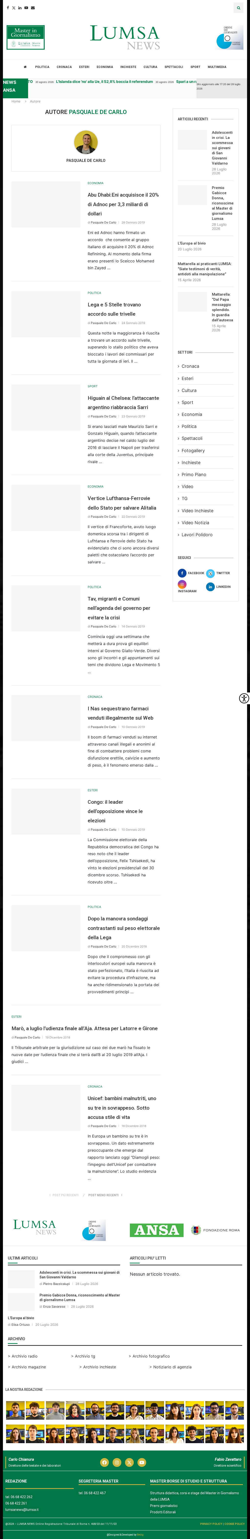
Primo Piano (194, 474)
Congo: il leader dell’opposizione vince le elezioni (115, 811)
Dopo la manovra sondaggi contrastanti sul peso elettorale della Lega (124, 928)
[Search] (238, 7)
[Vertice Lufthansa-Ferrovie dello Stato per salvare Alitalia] (45, 508)
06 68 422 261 (16, 1503)
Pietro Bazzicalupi (56, 1284)
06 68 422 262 (21, 1497)
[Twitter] (14, 8)
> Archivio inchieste (97, 1366)
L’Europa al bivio (192, 243)
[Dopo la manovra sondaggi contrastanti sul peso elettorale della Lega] (45, 928)
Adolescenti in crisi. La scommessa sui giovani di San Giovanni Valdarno (222, 148)
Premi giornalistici (163, 1506)
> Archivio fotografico (149, 1356)
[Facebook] (8, 8)
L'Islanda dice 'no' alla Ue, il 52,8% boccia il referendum (90, 81)
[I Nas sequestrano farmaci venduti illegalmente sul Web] (45, 718)
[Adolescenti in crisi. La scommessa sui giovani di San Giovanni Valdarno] (192, 140)
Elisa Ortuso (20, 1325)
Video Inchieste (197, 510)
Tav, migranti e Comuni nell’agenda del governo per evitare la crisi (119, 608)
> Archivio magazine (27, 1366)
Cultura (150, 67)
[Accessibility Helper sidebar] (244, 698)
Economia (105, 67)
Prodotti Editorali (163, 1512)
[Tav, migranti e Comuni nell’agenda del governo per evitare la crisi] (45, 608)
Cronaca (64, 67)
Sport (195, 67)
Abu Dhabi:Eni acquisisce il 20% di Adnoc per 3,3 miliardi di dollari (123, 204)
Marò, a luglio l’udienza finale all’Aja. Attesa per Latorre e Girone (84, 1028)
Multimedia (217, 67)
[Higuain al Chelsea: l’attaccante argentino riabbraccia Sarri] (45, 408)
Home (16, 101)
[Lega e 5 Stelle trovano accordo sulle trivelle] (45, 314)
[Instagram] (117, 1462)
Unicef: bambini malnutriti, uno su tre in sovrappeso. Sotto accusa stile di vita (122, 1107)
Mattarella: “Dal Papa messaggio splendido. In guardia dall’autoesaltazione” (222, 307)
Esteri (84, 67)
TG (185, 498)
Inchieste (128, 67)
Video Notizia (195, 522)
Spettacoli (174, 67)
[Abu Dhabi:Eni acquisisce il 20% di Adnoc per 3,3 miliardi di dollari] (45, 204)
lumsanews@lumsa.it (22, 1510)
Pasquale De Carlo (85, 160)
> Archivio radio (23, 1356)
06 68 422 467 (95, 1493)
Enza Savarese (54, 1306)
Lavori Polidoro (197, 534)
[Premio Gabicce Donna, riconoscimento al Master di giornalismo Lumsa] (192, 195)
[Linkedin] (20, 8)
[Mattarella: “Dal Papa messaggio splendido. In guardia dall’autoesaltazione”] (192, 302)
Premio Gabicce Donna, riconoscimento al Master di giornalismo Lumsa (222, 203)
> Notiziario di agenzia (170, 1366)
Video (187, 486)
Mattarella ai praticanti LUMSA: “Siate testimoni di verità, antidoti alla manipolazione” (205, 269)
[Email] (33, 8)
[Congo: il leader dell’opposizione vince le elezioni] (45, 812)
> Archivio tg (83, 1356)
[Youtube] (26, 8)
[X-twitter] (129, 1462)
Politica (42, 67)
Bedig (140, 1534)
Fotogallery (193, 450)
